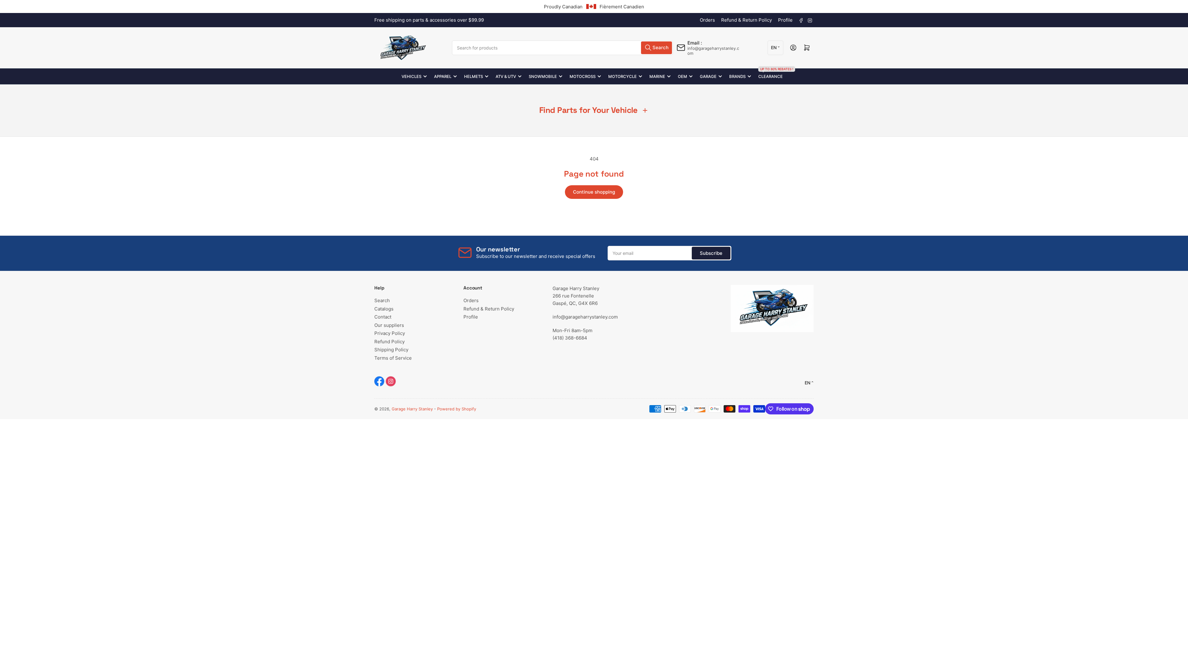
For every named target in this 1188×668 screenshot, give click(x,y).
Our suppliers (389, 325)
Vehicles (411, 76)
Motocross (583, 76)
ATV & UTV (506, 76)
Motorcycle (622, 76)
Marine (657, 76)
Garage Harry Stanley (412, 408)
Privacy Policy (389, 333)
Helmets (473, 76)
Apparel (442, 76)
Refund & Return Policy (746, 20)
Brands (737, 76)
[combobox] (562, 48)
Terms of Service (393, 358)
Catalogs (384, 309)
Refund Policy (389, 342)
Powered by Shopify (456, 408)
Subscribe (711, 253)
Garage (708, 76)
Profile (785, 20)
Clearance (770, 74)
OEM (682, 76)
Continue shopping (594, 192)
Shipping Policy (391, 350)
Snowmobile (543, 76)
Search (382, 300)
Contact (382, 317)
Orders (707, 20)
